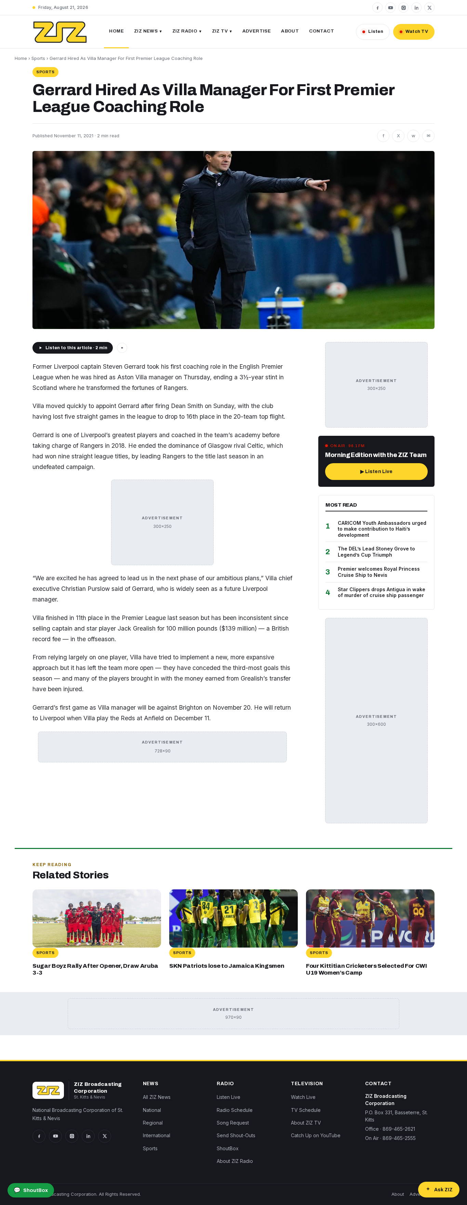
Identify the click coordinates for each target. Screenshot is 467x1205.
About (290, 31)
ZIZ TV (220, 31)
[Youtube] (390, 7)
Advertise (256, 31)
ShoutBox (228, 1148)
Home (116, 31)
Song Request (233, 1123)
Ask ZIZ (443, 1189)
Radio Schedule (235, 1110)
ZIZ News (146, 31)
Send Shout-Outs (236, 1136)
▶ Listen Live (376, 471)
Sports (38, 58)
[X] (429, 7)
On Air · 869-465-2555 (390, 1138)
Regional (153, 1123)
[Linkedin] (416, 7)
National (152, 1110)
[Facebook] (377, 7)
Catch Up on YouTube (316, 1136)
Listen (375, 31)
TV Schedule (306, 1110)
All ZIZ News (157, 1097)
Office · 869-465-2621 (390, 1129)
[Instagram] (403, 7)
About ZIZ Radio (235, 1161)
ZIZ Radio (185, 31)
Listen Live (228, 1097)
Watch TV (416, 31)
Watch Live (303, 1097)
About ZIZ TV (306, 1123)
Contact (321, 31)
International (156, 1136)
